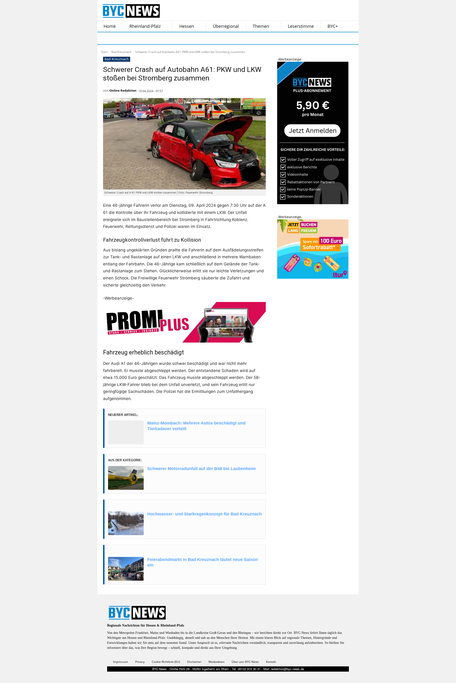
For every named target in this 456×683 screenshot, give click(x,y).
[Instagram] (116, 38)
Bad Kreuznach (121, 52)
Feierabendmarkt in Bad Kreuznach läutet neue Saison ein (202, 562)
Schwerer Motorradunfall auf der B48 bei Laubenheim (201, 468)
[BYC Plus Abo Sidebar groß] (312, 203)
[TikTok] (139, 38)
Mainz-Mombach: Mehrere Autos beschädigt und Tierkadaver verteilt (196, 426)
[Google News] (175, 38)
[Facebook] (104, 38)
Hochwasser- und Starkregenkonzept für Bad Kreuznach (204, 514)
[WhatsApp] (151, 38)
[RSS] (128, 38)
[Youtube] (163, 38)
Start (104, 52)
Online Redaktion (123, 90)
